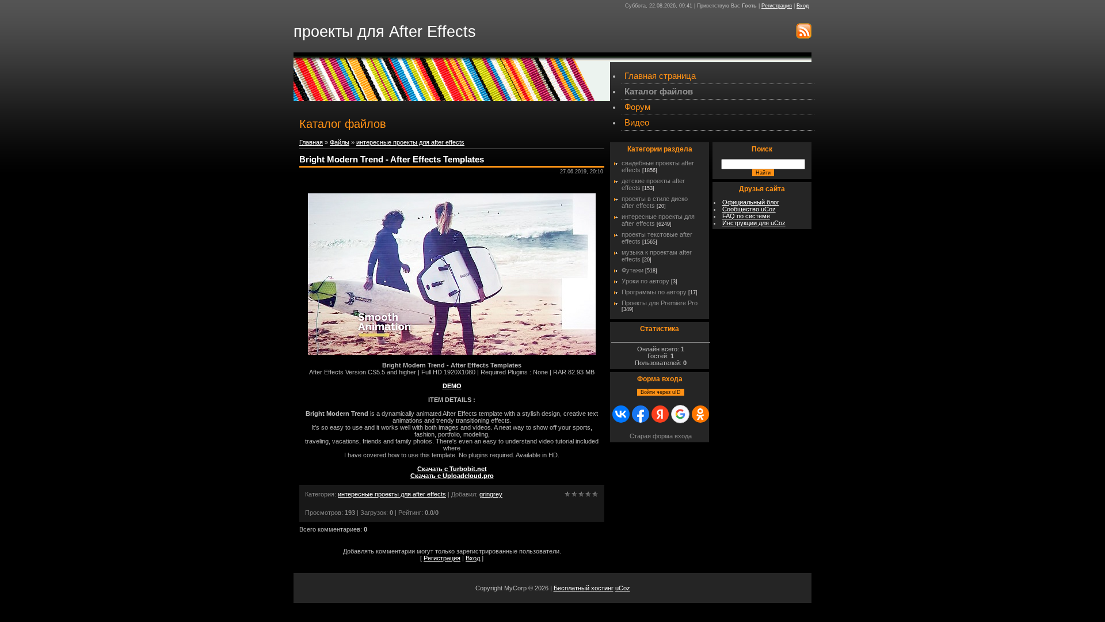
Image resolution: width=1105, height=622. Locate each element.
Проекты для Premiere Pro (660, 302)
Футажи (632, 270)
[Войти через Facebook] (640, 414)
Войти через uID (661, 392)
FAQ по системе (746, 216)
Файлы (339, 142)
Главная (311, 142)
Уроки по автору (645, 281)
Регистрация (776, 6)
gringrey (490, 494)
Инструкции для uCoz (754, 222)
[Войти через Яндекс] (660, 414)
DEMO (452, 385)
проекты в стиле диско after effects (655, 202)
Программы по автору (654, 292)
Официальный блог (750, 202)
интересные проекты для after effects (410, 142)
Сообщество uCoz (749, 209)
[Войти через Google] (680, 414)
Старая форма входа (661, 436)
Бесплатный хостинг (584, 588)
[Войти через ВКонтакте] (621, 414)
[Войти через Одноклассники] (700, 414)
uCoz (622, 588)
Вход (803, 6)
